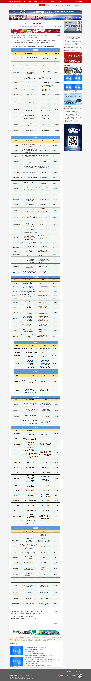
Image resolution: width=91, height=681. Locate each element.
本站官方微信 (79, 671)
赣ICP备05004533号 (73, 677)
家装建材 (46, 1)
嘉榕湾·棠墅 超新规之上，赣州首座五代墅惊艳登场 (73, 109)
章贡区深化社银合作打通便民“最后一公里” (34, 653)
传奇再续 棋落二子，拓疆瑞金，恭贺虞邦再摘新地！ (73, 115)
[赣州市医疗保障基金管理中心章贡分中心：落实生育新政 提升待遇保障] (16, 665)
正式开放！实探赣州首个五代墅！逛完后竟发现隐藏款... (73, 108)
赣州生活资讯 (25, 8)
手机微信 (59, 1)
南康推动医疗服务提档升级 (31, 649)
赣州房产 (55, 5)
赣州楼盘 (35, 1)
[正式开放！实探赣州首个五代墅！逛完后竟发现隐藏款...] (68, 72)
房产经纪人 (53, 1)
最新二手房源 (69, 5)
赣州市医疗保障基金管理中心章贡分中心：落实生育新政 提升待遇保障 (73, 38)
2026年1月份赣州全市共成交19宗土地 (71, 114)
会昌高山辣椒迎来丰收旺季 (70, 40)
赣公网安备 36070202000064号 (64, 677)
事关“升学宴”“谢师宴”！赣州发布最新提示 (34, 657)
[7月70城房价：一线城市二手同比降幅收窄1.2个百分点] (77, 72)
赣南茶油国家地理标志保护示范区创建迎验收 (35, 655)
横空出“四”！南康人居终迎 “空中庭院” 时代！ (73, 120)
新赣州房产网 (12, 8)
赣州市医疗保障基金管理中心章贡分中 (16, 666)
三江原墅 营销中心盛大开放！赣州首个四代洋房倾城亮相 (73, 118)
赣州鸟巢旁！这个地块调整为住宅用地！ (72, 121)
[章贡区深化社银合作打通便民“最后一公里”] (77, 89)
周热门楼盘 (62, 5)
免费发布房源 (78, 1)
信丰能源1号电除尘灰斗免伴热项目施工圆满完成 (73, 43)
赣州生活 (49, 5)
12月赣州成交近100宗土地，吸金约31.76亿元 (73, 117)
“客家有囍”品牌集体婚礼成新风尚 (71, 44)
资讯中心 (30, 1)
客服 (71, 671)
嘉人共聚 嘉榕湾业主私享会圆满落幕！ (72, 111)
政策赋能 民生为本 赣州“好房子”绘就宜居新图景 (73, 49)
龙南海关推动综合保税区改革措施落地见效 (34, 661)
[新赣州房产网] (15, 1)
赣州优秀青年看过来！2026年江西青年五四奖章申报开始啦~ (38, 659)
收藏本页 (77, 5)
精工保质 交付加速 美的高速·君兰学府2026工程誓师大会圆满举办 (73, 112)
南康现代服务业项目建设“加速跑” (71, 50)
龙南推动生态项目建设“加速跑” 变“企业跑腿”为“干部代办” (73, 41)
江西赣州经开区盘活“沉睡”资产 (32, 663)
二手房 (41, 1)
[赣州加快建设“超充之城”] (68, 89)
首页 (25, 1)
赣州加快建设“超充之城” (30, 651)
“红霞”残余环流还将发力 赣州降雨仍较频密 (34, 665)
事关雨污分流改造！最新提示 (31, 647)
